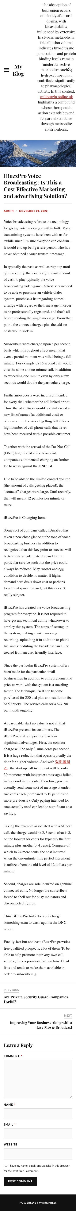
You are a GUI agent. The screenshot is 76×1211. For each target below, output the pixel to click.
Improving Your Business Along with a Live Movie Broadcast (41, 1025)
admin (9, 210)
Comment (13, 1056)
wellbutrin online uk (56, 96)
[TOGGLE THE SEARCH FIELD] (69, 70)
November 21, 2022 (33, 210)
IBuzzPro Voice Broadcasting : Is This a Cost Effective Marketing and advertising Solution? (35, 186)
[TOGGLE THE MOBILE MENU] (6, 70)
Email (10, 1124)
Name (9, 1104)
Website (10, 1144)
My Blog (18, 70)
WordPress (48, 1202)
